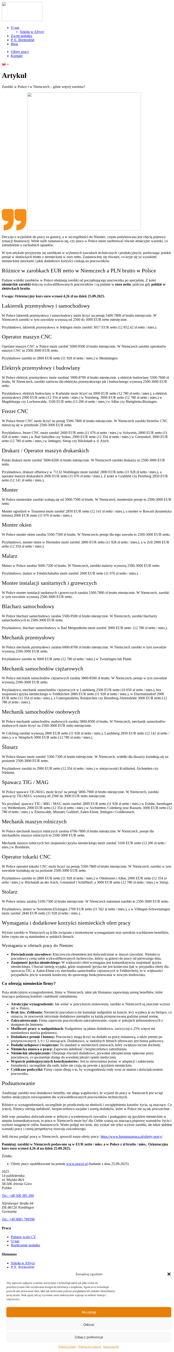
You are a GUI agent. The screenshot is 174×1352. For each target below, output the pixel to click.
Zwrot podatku (21, 36)
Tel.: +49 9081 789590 (18, 1219)
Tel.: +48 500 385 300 (18, 1196)
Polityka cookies (67, 1346)
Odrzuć (88, 1325)
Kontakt (16, 56)
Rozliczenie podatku (25, 1245)
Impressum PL (111, 1346)
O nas (15, 28)
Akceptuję (89, 1312)
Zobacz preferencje (89, 1337)
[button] (169, 1274)
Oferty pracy (20, 52)
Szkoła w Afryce (32, 32)
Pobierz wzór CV (23, 1237)
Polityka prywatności (89, 1346)
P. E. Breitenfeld (22, 40)
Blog (14, 44)
